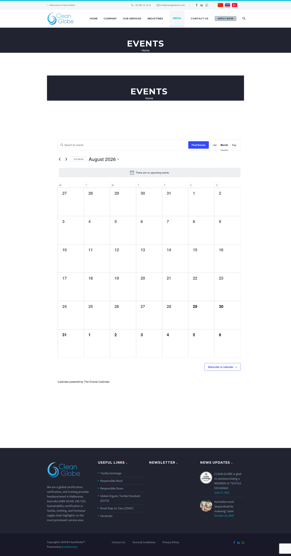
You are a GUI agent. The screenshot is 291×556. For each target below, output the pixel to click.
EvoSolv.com (69, 547)
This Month (78, 159)
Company (110, 18)
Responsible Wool (111, 481)
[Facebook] (196, 5)
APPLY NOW (225, 18)
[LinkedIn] (201, 5)
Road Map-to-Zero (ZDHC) (117, 508)
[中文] (220, 5)
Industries (155, 18)
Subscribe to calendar (220, 367)
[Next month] (66, 159)
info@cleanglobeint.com (172, 5)
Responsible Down (111, 488)
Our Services (132, 18)
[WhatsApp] (206, 5)
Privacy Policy (171, 542)
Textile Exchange (110, 473)
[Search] (243, 19)
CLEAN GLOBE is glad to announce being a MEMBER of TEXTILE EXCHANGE (227, 481)
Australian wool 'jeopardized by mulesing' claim (224, 506)
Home (94, 18)
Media (177, 18)
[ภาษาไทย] (227, 5)
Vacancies (106, 516)
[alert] (149, 172)
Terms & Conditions (143, 542)
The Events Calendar (96, 382)
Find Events (198, 145)
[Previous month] (60, 159)
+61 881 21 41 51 (143, 5)
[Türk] (234, 5)
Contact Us (199, 18)
